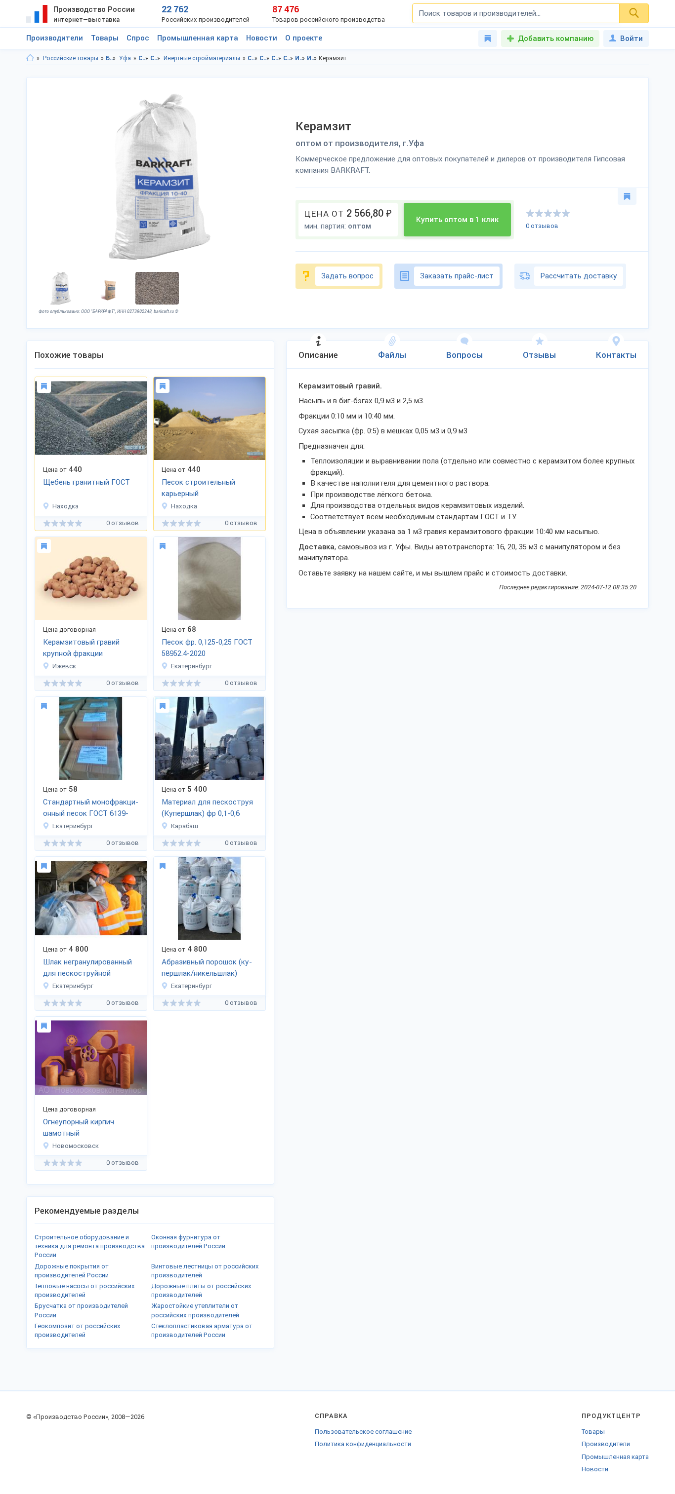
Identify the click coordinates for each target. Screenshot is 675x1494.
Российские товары (70, 58)
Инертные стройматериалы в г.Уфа (312, 58)
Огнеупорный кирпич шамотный (78, 1127)
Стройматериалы (155, 58)
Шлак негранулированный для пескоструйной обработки (87, 968)
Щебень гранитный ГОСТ (86, 482)
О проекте (303, 38)
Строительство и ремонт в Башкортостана (253, 58)
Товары (105, 38)
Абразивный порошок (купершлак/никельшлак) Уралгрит (207, 968)
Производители (54, 38)
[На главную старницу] (30, 58)
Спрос (138, 38)
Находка (65, 506)
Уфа (125, 58)
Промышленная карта (197, 38)
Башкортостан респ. (111, 58)
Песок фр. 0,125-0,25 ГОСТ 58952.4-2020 (207, 648)
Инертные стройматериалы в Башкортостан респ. (300, 58)
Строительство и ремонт (143, 58)
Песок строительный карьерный (198, 488)
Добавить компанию (555, 38)
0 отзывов (542, 226)
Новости (261, 38)
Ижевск (64, 666)
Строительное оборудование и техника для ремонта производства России (90, 1246)
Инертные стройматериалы (202, 58)
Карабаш (184, 826)
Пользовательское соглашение (363, 1431)
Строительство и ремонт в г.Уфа (264, 58)
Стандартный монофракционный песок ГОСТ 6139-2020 (90, 808)
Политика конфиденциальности (363, 1444)
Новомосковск (75, 1145)
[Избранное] (487, 38)
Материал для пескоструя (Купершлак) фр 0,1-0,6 (207, 808)
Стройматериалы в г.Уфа (288, 58)
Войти (631, 38)
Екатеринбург (191, 666)
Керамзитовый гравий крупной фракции (81, 648)
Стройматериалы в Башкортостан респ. (276, 58)
